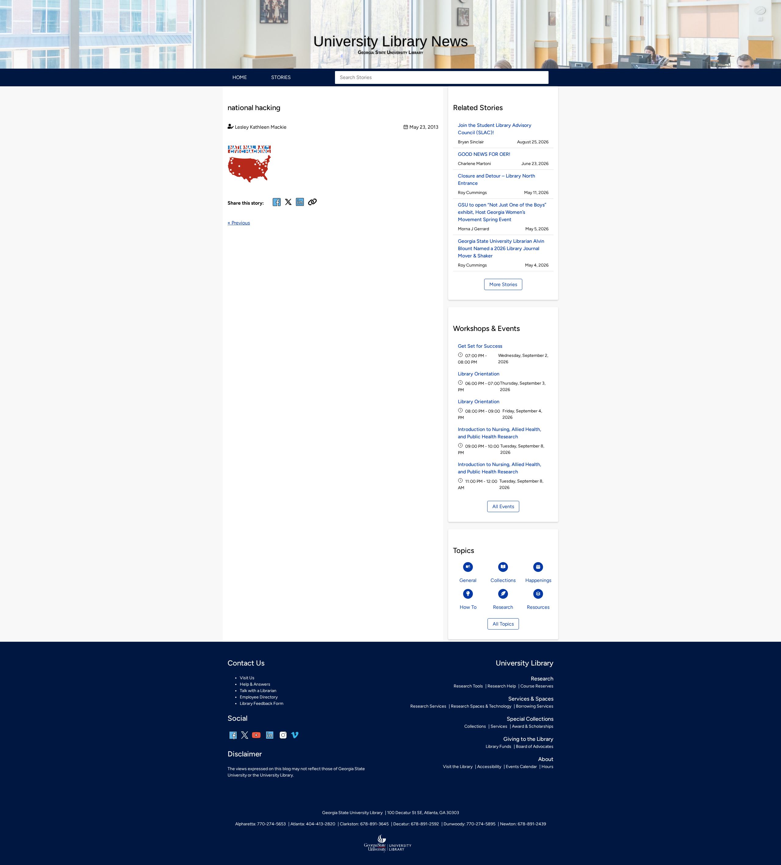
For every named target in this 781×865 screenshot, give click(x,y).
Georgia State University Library (390, 52)
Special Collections (530, 719)
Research (542, 678)
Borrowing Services (534, 706)
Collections (475, 726)
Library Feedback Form (261, 703)
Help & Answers (255, 684)
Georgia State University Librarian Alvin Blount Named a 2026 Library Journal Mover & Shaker (501, 248)
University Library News (390, 41)
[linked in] (299, 206)
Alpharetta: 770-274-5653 (260, 824)
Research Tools (468, 686)
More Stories (503, 284)
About (545, 759)
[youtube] (256, 739)
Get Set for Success (480, 346)
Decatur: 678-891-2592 (416, 824)
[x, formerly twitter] (288, 204)
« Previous (239, 223)
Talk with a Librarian (258, 690)
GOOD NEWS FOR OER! (484, 154)
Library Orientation (478, 374)
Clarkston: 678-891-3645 (364, 824)
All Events (503, 506)
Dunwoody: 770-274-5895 (469, 824)
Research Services (428, 706)
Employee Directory (259, 697)
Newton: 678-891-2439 (523, 824)
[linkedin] (269, 739)
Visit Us (247, 677)
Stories (281, 77)
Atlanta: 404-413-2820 (312, 824)
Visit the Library (458, 766)
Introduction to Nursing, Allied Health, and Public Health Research (499, 433)
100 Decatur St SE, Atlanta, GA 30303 (423, 812)
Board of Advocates (534, 746)
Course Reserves (536, 686)
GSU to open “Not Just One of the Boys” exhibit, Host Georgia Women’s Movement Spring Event (502, 212)
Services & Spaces (530, 698)
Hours (547, 766)
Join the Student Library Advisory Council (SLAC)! (494, 128)
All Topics (503, 624)
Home (239, 77)
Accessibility (489, 766)
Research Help (502, 686)
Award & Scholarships (532, 726)
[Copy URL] (312, 202)
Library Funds (498, 746)
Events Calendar (521, 766)
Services (499, 726)
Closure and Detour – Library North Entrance (496, 179)
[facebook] (276, 206)
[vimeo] (294, 737)
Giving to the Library (528, 739)
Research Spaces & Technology (481, 706)
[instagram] (283, 739)
